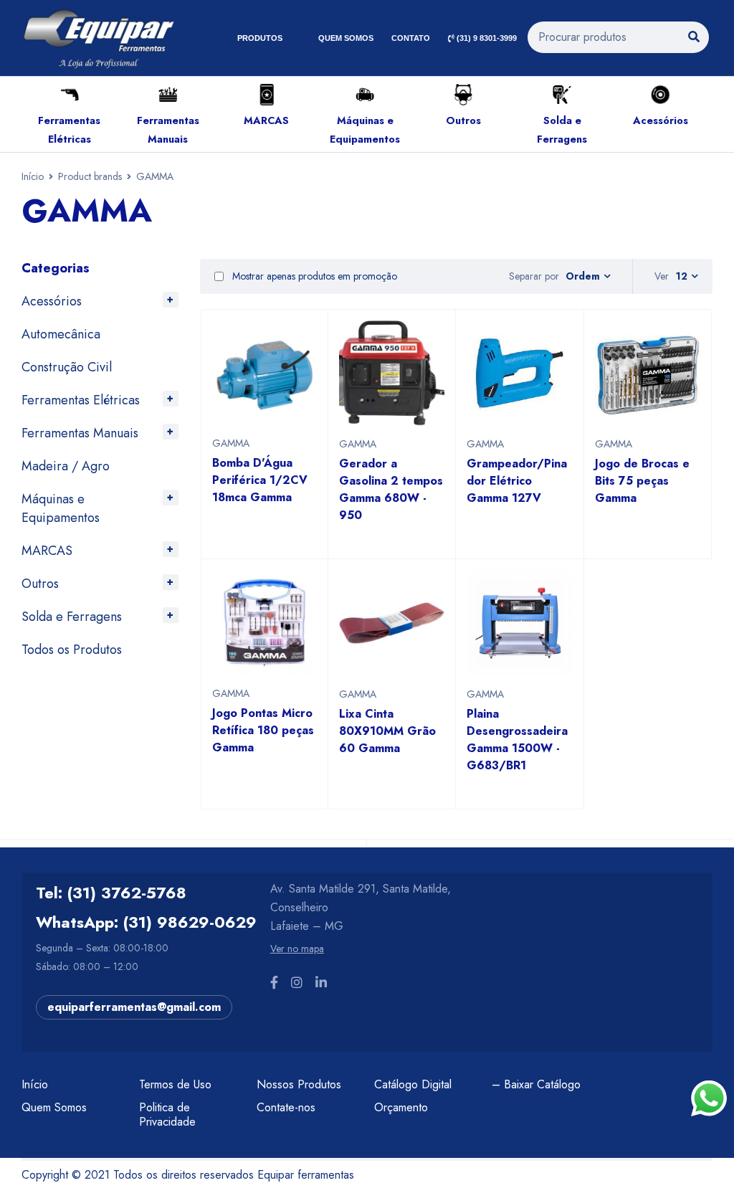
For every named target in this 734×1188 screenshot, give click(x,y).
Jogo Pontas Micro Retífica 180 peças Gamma (263, 730)
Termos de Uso (175, 1084)
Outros (463, 120)
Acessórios (660, 120)
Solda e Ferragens (72, 616)
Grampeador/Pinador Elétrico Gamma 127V (517, 480)
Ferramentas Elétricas (81, 400)
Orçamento (401, 1107)
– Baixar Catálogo (536, 1084)
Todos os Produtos (72, 649)
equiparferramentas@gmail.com (134, 1007)
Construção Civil (67, 367)
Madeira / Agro (66, 466)
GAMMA (230, 443)
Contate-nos (286, 1107)
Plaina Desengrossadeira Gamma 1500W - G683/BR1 (517, 739)
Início (33, 176)
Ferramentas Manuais (80, 433)
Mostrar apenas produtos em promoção (313, 276)
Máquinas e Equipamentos (61, 508)
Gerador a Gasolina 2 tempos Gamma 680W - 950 (391, 489)
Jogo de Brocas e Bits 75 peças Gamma (642, 480)
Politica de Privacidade (167, 1114)
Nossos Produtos (299, 1084)
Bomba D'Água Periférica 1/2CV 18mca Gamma (260, 480)
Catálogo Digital (413, 1084)
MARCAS (266, 120)
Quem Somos (54, 1107)
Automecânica (61, 334)
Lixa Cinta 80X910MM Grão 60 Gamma (387, 730)
